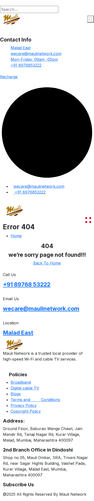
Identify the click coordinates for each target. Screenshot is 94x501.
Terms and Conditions (35, 399)
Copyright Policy (26, 411)
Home (16, 235)
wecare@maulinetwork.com (36, 53)
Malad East (21, 47)
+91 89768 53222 (26, 284)
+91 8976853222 (26, 65)
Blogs (16, 393)
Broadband (21, 382)
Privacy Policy (24, 405)
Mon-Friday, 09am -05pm (34, 59)
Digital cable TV (25, 388)
